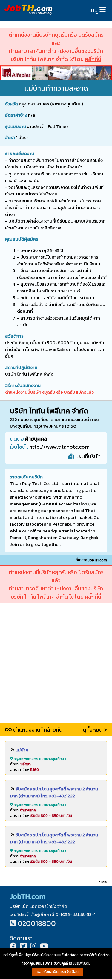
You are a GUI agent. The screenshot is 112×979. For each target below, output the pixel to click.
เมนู (94, 10)
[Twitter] (23, 947)
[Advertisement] (56, 666)
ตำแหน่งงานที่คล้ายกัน (37, 730)
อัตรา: (20, 764)
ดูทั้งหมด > (95, 730)
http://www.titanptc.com (59, 447)
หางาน (103, 881)
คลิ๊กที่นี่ (93, 59)
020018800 (37, 923)
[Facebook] (13, 947)
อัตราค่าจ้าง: (24, 769)
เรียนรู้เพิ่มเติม (79, 963)
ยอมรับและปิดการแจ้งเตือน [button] (58, 971)
